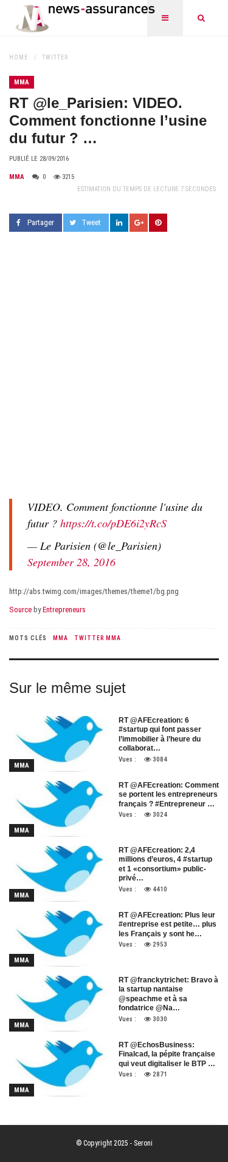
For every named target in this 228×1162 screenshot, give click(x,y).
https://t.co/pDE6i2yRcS (113, 523)
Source (20, 609)
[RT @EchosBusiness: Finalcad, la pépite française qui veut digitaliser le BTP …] (59, 1068)
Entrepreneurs (64, 609)
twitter (55, 57)
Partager (40, 222)
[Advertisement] (114, 364)
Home (18, 57)
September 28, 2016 (71, 562)
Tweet (91, 222)
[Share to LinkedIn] (119, 223)
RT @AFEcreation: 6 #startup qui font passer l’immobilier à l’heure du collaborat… (160, 734)
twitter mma (97, 638)
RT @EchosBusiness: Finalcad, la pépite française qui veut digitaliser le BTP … (167, 1054)
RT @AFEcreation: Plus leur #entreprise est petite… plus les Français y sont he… (167, 924)
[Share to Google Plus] (139, 223)
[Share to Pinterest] (158, 223)
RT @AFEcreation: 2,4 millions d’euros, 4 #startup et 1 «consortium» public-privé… (165, 864)
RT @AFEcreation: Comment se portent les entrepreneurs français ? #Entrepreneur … (169, 794)
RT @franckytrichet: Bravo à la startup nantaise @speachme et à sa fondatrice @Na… (168, 994)
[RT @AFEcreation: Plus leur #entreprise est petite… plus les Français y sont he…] (59, 939)
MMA (21, 82)
